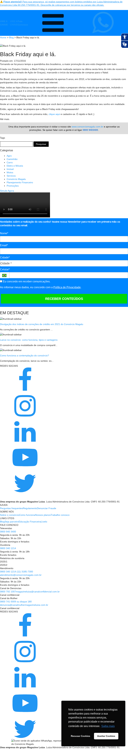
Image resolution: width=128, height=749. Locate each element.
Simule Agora (7, 190)
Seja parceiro (12, 521)
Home (3, 37)
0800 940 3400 (8, 531)
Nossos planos (43, 515)
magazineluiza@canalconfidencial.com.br (38, 591)
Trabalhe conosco (60, 515)
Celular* (5, 269)
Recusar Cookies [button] (80, 736)
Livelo (44, 521)
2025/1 (3, 561)
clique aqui (54, 114)
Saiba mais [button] (108, 726)
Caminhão (12, 159)
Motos (10, 172)
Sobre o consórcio (9, 515)
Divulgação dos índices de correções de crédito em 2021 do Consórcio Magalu (41, 324)
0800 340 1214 (8, 548)
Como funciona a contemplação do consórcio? (24, 355)
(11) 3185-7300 (25, 571)
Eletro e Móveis (15, 165)
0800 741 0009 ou (10, 601)
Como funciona (27, 515)
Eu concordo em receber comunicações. (26, 281)
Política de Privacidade (67, 287)
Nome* (4, 233)
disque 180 (26, 601)
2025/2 (3, 565)
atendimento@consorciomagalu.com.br (21, 575)
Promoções (13, 185)
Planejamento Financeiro (20, 182)
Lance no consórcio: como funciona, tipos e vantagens (29, 340)
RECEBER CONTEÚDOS (64, 299)
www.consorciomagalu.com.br (87, 126)
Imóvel (10, 169)
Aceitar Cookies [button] (106, 736)
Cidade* (5, 257)
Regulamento (30, 508)
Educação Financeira (30, 521)
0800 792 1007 (8, 591)
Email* (4, 245)
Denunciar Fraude (46, 508)
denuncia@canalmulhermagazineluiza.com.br (24, 605)
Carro (10, 162)
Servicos (11, 175)
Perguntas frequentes (11, 508)
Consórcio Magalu (16, 179)
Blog (11, 37)
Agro (9, 155)
